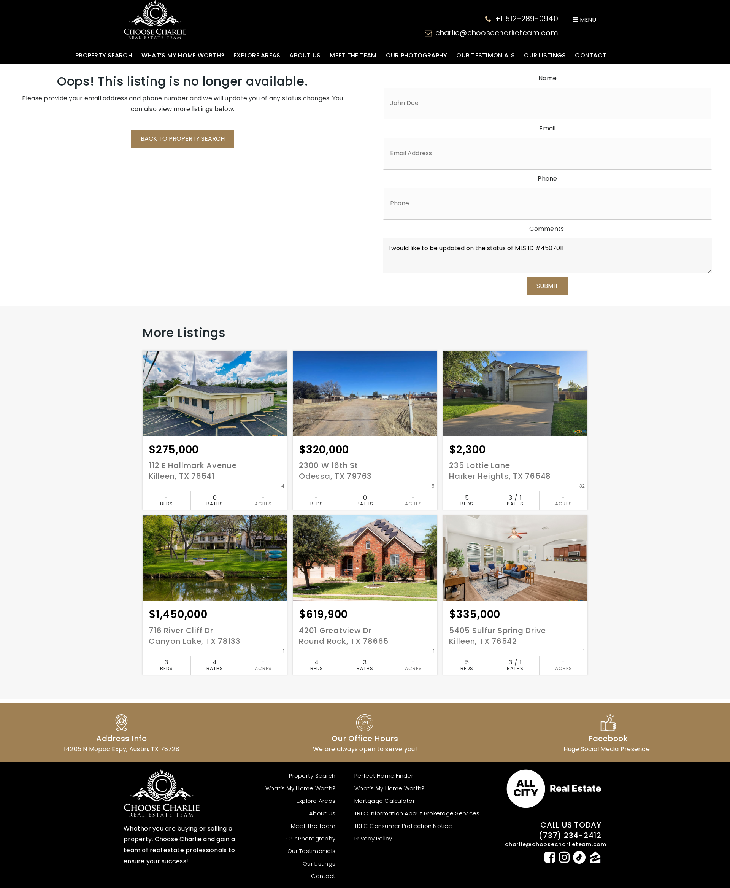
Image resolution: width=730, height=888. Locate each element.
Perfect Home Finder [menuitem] (383, 776)
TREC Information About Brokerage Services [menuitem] (416, 813)
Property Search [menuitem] (103, 55)
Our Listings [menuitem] (545, 55)
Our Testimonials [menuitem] (485, 55)
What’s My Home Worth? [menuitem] (182, 55)
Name (547, 78)
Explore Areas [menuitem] (256, 55)
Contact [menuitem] (590, 55)
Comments (546, 228)
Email (547, 128)
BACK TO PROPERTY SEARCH (183, 138)
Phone (547, 178)
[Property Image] (215, 393)
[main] (365, 386)
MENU (587, 20)
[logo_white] (155, 19)
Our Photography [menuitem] (417, 55)
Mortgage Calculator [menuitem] (384, 801)
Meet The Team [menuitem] (353, 55)
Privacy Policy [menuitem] (373, 838)
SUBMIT (547, 285)
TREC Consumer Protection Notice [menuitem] (403, 826)
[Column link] (121, 732)
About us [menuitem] (305, 55)
